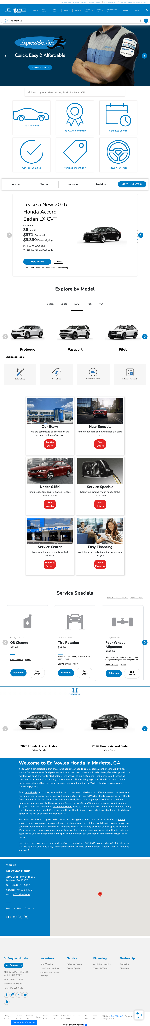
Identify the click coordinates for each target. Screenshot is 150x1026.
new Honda (31, 792)
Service (72, 958)
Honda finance (79, 810)
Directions (10, 908)
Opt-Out (87, 1017)
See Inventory (50, 504)
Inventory (47, 958)
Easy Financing (100, 564)
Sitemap (39, 1017)
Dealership (127, 958)
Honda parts (117, 830)
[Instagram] (14, 917)
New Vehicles (46, 964)
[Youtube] (26, 917)
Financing (100, 958)
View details (37, 261)
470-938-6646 (21, 894)
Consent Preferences (24, 1022)
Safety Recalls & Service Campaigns (70, 1017)
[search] (147, 10)
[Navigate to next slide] (148, 55)
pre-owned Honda (62, 806)
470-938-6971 (23, 889)
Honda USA (94, 1017)
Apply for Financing (102, 964)
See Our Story (49, 444)
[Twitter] (20, 917)
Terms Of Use (29, 1017)
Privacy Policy (19, 1017)
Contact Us (29, 908)
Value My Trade (100, 968)
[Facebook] (8, 917)
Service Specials (74, 968)
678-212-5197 (21, 885)
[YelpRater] (7, 1002)
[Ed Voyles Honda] (17, 10)
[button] (100, 894)
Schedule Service (50, 564)
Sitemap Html (46, 1017)
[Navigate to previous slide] (2, 55)
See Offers (100, 444)
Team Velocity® (117, 1016)
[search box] (75, 92)
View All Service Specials (117, 598)
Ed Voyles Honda (7, 1017)
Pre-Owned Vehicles (49, 968)
